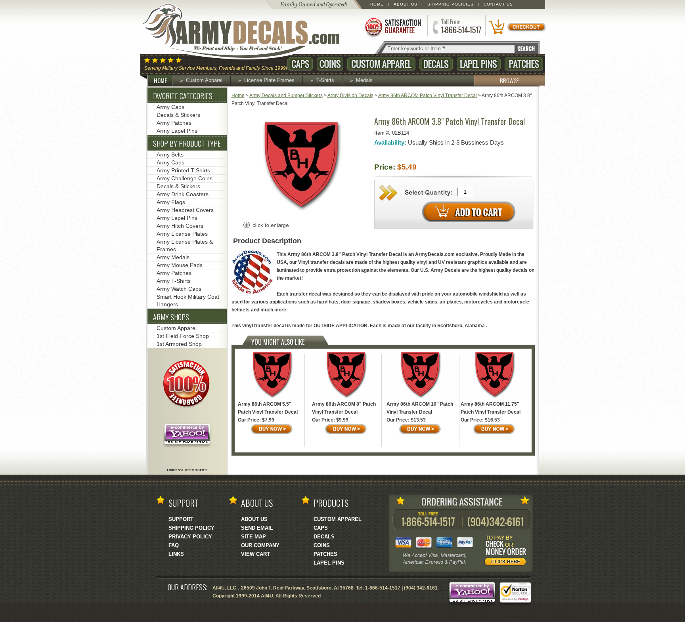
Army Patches (174, 123)
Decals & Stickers (178, 115)
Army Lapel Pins (177, 131)
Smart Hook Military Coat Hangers (188, 300)
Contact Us (498, 4)
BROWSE (509, 80)
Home (377, 4)
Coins (330, 64)
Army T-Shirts (174, 281)
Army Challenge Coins (184, 178)
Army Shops (171, 317)
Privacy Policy (190, 537)
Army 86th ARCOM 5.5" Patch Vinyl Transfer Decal (268, 408)
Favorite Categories (182, 96)
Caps (300, 64)
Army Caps (170, 107)
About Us (405, 4)
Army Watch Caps (179, 289)
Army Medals (173, 257)
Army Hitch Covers (180, 226)
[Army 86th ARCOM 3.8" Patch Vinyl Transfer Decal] (300, 213)
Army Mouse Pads (180, 265)
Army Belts (170, 154)
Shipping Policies (450, 4)
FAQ (173, 545)
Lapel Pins (479, 64)
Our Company (260, 545)
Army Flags (171, 202)
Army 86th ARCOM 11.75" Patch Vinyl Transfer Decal (490, 408)
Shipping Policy (191, 528)
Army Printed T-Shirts (183, 170)
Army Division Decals (350, 95)
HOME (160, 80)
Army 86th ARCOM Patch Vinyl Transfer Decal (427, 95)
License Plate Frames (269, 80)
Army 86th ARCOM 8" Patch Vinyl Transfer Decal (344, 408)
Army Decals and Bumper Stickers (286, 95)
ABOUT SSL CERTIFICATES (186, 470)
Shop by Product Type (187, 143)
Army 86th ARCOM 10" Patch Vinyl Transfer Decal (420, 408)
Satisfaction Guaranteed (392, 27)
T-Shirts (325, 80)
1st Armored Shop (179, 344)
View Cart (255, 554)
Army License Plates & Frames (185, 245)
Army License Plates (182, 234)
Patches (524, 64)
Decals (436, 64)
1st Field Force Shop (183, 336)
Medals (364, 80)
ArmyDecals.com (249, 31)
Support (180, 519)
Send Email (257, 528)
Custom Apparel (381, 64)
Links (176, 554)
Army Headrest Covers (185, 210)
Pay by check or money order (507, 552)
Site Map (253, 537)
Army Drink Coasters (183, 194)
